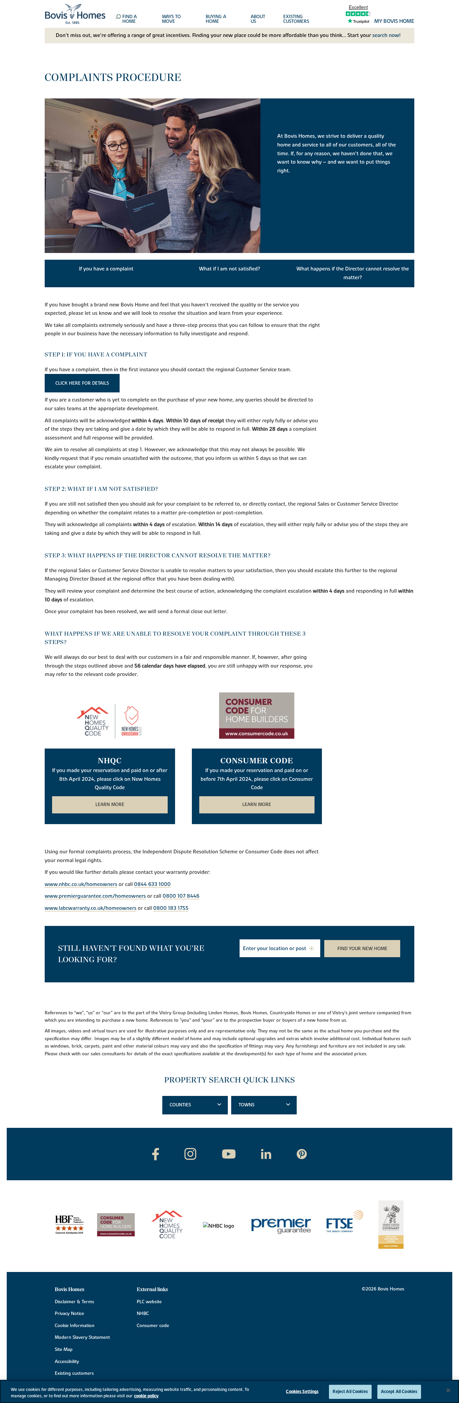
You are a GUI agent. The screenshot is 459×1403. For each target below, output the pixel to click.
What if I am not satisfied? (229, 268)
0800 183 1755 (171, 908)
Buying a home (216, 19)
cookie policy (146, 1396)
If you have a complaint (106, 268)
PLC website (149, 1302)
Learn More (109, 805)
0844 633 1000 (152, 885)
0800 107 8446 (181, 896)
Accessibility (67, 1361)
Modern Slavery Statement (82, 1337)
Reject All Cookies (350, 1391)
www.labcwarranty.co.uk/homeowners (90, 908)
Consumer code (153, 1325)
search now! (386, 35)
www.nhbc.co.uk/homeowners (81, 885)
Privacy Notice (69, 1313)
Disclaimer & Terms (74, 1302)
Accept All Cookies (399, 1391)
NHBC (143, 1313)
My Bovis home (394, 21)
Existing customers (296, 19)
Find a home (129, 19)
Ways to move (171, 19)
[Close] (448, 1390)
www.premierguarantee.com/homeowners (95, 896)
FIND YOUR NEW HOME (362, 949)
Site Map (64, 1349)
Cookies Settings (302, 1391)
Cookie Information (74, 1325)
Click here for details (82, 383)
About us (258, 19)
